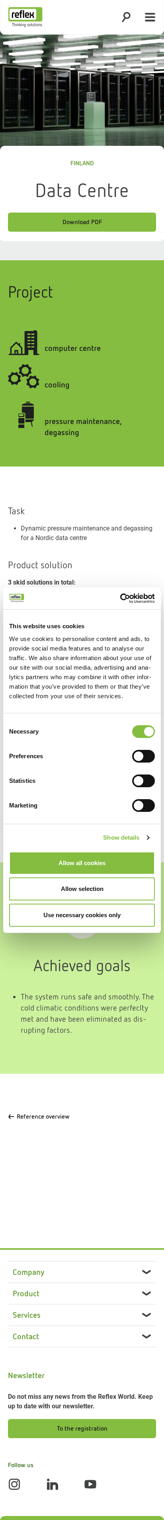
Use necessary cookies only (82, 915)
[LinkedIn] (52, 1484)
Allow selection (82, 888)
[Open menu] (150, 17)
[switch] (143, 756)
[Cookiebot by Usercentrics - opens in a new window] (120, 598)
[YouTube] (90, 1484)
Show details (121, 837)
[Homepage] (25, 17)
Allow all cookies (82, 863)
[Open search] (126, 17)
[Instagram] (14, 1484)
